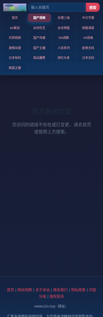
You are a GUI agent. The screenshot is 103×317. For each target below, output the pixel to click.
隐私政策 (78, 289)
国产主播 (39, 48)
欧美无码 (88, 48)
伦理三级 (64, 18)
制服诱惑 (88, 28)
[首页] (14, 7)
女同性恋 (39, 28)
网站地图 (25, 289)
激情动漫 (15, 48)
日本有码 (15, 58)
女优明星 (64, 28)
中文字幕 (88, 18)
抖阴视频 (15, 38)
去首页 (84, 125)
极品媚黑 (39, 58)
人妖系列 (64, 48)
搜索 (92, 7)
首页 (15, 18)
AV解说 (15, 28)
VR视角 (88, 38)
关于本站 (42, 289)
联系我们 (60, 289)
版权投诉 (57, 296)
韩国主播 (15, 68)
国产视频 (39, 18)
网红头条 (64, 58)
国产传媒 (39, 38)
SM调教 (64, 38)
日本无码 (88, 58)
